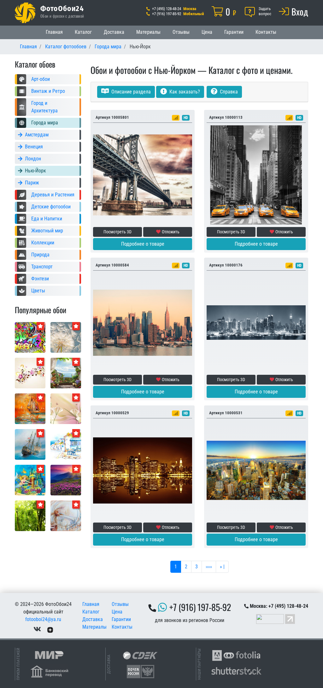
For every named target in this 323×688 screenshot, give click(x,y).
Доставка (114, 32)
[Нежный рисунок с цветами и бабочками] (65, 408)
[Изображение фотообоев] (65, 480)
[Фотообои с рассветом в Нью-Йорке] (142, 322)
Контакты (265, 32)
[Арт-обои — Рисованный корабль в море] (30, 408)
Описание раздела (130, 92)
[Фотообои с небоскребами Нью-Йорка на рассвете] (256, 470)
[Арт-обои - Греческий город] (65, 444)
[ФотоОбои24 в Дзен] (50, 629)
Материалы (148, 32)
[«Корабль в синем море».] (30, 444)
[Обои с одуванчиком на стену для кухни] (65, 337)
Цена (207, 32)
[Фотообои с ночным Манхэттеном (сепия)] (142, 470)
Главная (54, 32)
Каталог (83, 32)
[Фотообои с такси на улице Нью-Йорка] (256, 174)
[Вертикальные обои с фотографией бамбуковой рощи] (30, 515)
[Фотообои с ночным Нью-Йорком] (256, 322)
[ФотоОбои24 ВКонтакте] (37, 629)
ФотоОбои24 (62, 8)
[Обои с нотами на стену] (30, 373)
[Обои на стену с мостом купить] (142, 174)
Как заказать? (184, 92)
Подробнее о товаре (142, 244)
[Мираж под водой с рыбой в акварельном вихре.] (65, 515)
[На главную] (25, 13)
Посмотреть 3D (117, 231)
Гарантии (234, 32)
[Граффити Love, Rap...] (30, 337)
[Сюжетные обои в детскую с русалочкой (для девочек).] (30, 480)
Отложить (170, 231)
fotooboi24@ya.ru (43, 619)
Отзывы (181, 32)
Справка (228, 92)
